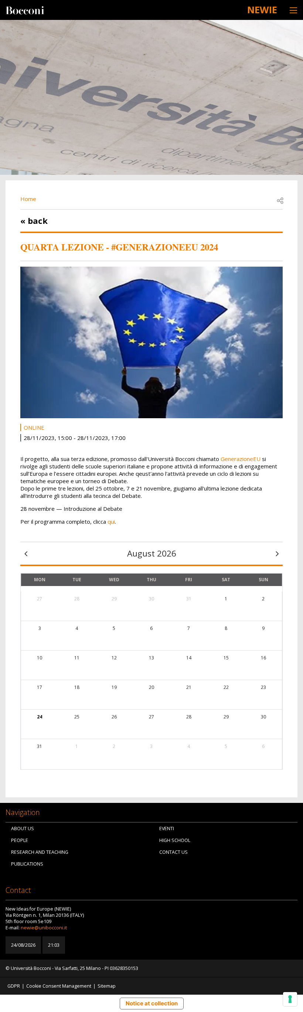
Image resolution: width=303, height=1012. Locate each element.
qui (111, 521)
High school (174, 840)
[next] (277, 553)
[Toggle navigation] (293, 10)
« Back (34, 220)
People (19, 840)
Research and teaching (39, 852)
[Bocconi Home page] (25, 9)
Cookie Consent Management (58, 986)
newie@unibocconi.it (44, 928)
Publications (27, 864)
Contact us (173, 852)
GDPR (13, 986)
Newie (262, 9)
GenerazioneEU (241, 458)
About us (22, 828)
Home (28, 198)
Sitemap (107, 986)
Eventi (166, 828)
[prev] (25, 553)
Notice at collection (152, 1003)
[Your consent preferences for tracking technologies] (290, 999)
